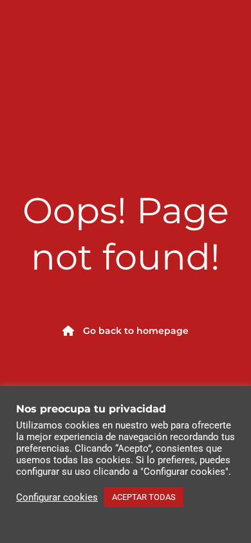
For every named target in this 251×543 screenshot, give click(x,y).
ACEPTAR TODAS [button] (144, 497)
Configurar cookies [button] (57, 497)
